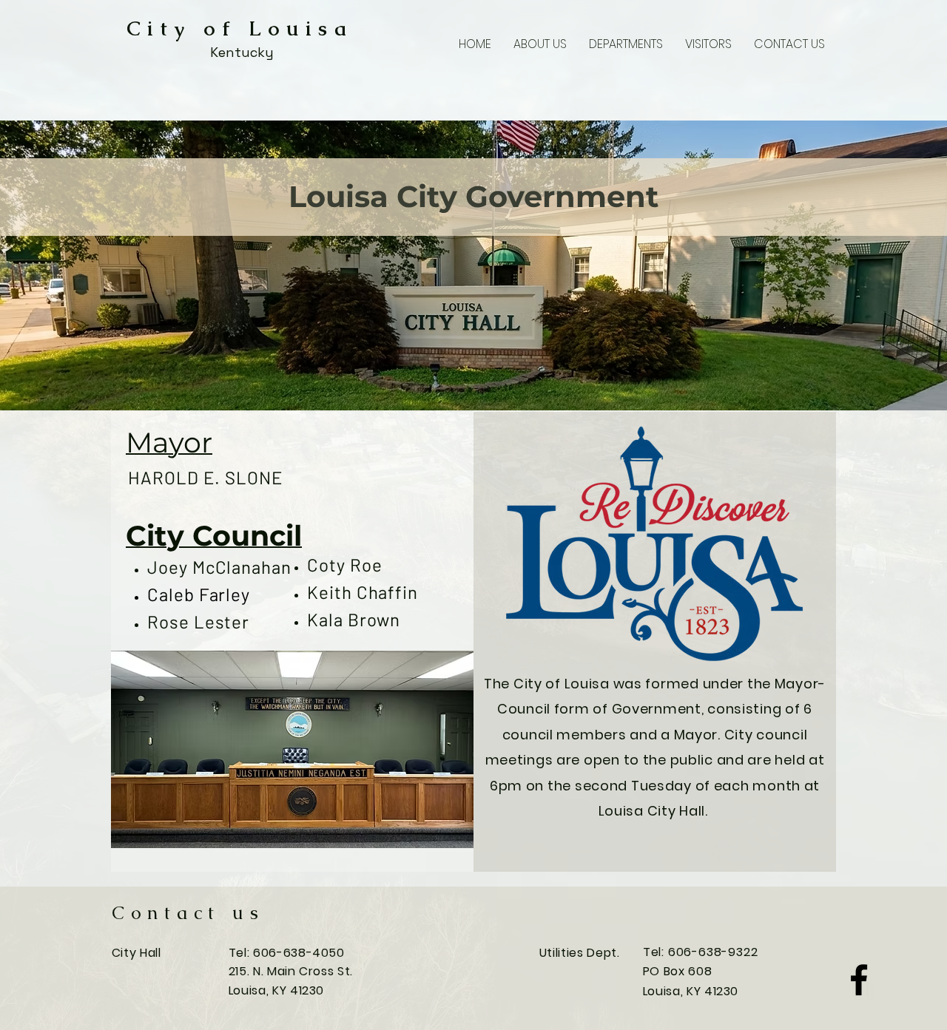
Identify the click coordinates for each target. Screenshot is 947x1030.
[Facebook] (859, 979)
